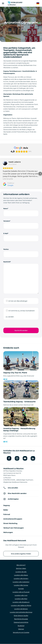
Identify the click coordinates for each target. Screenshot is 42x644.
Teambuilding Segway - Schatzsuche (19, 402)
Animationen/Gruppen (12, 519)
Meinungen (8, 532)
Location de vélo (21, 572)
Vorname (6, 221)
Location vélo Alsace (21, 575)
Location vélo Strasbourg (21, 602)
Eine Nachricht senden (17, 493)
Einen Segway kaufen (21, 615)
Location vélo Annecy (21, 578)
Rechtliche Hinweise (21, 619)
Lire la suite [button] (8, 179)
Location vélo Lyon (21, 595)
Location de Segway (21, 609)
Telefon (6, 249)
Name (5, 208)
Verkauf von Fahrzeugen (13, 528)
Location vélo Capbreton (21, 582)
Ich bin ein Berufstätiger (17, 301)
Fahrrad (6, 514)
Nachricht (6, 262)
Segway (6, 505)
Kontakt (21, 588)
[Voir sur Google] (5, 163)
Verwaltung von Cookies (21, 632)
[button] (2, 173)
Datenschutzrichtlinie (21, 622)
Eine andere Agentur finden (21, 554)
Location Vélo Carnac (21, 585)
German (39, 3)
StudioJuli (21, 625)
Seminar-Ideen (21, 568)
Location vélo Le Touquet (21, 592)
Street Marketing (10, 523)
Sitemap (21, 629)
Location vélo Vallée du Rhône (21, 605)
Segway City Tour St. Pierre (15, 373)
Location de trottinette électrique (21, 612)
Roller (5, 510)
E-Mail (5, 233)
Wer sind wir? (21, 565)
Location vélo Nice (21, 599)
